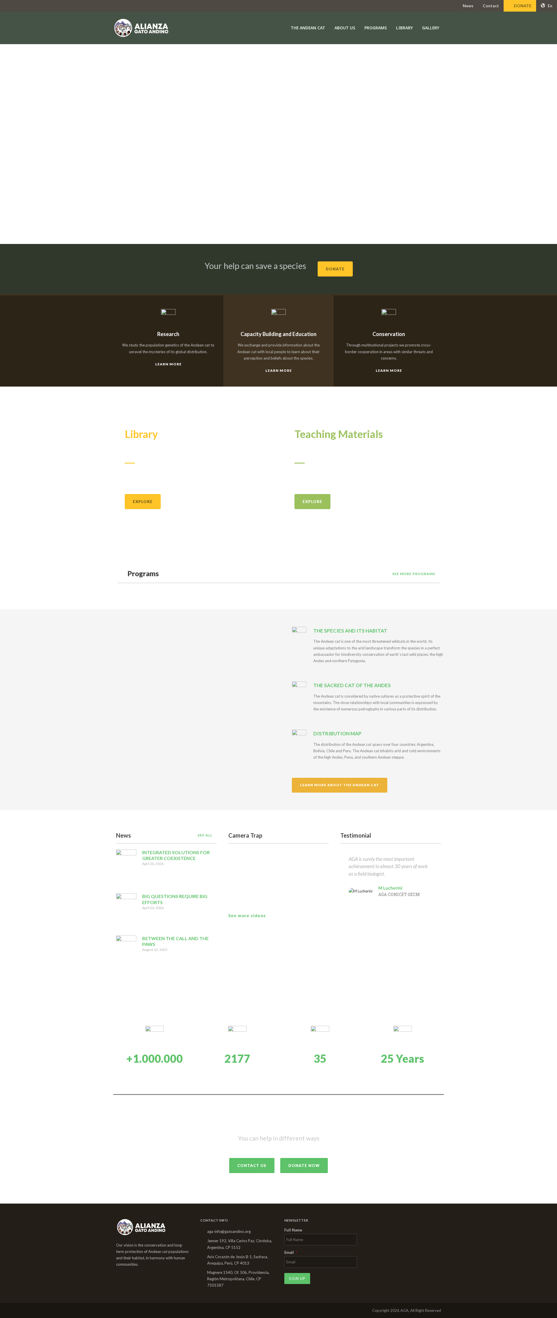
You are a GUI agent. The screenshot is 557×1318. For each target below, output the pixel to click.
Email (289, 1253)
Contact (491, 5)
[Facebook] (118, 1310)
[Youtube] (142, 1310)
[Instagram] (130, 1310)
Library (404, 27)
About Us (344, 27)
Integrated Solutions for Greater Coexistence (176, 855)
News (468, 5)
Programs (375, 27)
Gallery (430, 27)
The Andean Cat (308, 27)
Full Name (293, 1230)
